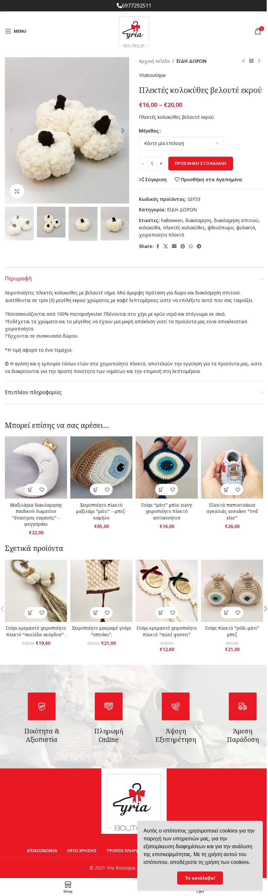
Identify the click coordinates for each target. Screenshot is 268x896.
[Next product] (259, 61)
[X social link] (165, 246)
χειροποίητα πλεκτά (161, 235)
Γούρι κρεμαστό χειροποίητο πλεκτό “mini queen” (167, 631)
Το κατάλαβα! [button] (200, 878)
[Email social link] (174, 246)
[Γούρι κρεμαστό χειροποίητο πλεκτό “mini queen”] (167, 591)
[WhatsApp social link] (191, 246)
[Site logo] (134, 30)
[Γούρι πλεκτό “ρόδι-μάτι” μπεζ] (232, 591)
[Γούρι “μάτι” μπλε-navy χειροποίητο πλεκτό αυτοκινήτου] (167, 467)
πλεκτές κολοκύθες (184, 227)
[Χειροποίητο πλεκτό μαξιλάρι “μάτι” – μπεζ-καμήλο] (101, 467)
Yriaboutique (152, 75)
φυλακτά (245, 227)
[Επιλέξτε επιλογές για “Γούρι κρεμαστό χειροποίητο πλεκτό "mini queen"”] (161, 613)
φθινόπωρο (221, 227)
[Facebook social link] (157, 246)
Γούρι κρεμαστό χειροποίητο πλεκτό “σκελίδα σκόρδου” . (36, 631)
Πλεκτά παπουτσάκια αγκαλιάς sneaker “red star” (232, 511)
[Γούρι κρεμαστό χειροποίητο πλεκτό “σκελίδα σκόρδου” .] (36, 591)
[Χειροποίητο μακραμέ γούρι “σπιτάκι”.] (101, 591)
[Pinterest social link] (182, 246)
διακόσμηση (198, 220)
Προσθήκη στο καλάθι (200, 163)
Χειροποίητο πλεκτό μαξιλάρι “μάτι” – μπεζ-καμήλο (101, 511)
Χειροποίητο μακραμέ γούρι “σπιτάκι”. (101, 631)
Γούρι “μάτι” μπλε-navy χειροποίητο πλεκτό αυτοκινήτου (166, 511)
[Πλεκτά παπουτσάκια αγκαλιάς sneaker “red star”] (232, 467)
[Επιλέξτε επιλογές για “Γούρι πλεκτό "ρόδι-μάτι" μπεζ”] (226, 613)
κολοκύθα (149, 227)
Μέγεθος (149, 131)
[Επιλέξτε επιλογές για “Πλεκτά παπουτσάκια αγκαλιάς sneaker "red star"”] (226, 489)
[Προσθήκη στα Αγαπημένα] (41, 489)
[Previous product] (243, 61)
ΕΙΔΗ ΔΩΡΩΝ (191, 61)
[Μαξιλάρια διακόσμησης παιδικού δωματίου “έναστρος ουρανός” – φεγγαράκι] (36, 467)
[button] (11, 130)
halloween (172, 220)
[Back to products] (251, 61)
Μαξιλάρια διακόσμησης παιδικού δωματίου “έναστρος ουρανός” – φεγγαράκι (36, 514)
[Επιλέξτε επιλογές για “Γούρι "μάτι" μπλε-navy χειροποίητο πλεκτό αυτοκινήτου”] (161, 489)
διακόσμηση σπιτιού (236, 220)
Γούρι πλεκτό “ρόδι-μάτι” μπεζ (232, 631)
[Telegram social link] (199, 246)
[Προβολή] (17, 191)
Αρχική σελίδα (154, 61)
